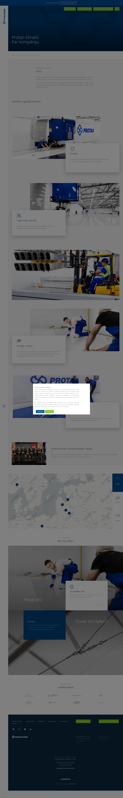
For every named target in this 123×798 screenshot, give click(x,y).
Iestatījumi (40, 411)
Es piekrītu (49, 411)
